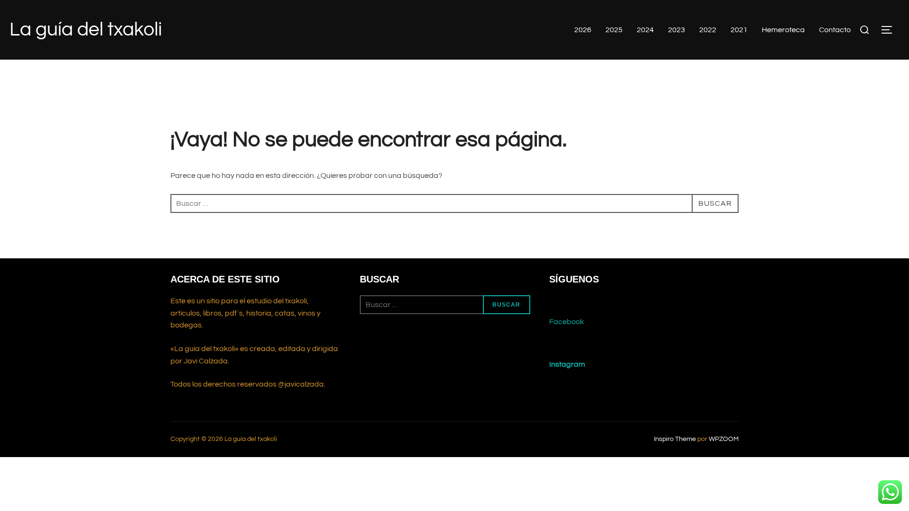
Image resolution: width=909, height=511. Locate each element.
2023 (676, 30)
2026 (582, 30)
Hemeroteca (783, 30)
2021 (739, 30)
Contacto (835, 30)
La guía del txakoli (85, 29)
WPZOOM (724, 439)
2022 (707, 30)
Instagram (567, 364)
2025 (614, 30)
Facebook (566, 322)
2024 (645, 30)
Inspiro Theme (675, 439)
